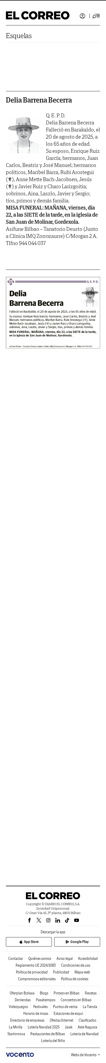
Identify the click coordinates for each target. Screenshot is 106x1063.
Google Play (79, 941)
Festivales (40, 1006)
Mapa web (82, 972)
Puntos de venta (65, 1006)
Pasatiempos (45, 1000)
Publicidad (61, 972)
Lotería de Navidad (84, 1034)
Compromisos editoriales (37, 979)
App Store (31, 941)
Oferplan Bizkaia (22, 993)
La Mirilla (15, 1027)
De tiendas (23, 1000)
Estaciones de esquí (68, 1013)
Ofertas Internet (61, 1020)
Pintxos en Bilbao (67, 993)
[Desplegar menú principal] (96, 16)
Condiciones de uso (75, 965)
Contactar (15, 958)
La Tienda (90, 1006)
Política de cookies (74, 979)
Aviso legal (65, 958)
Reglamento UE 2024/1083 (36, 965)
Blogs (44, 993)
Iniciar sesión (82, 16)
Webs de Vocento (84, 1055)
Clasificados (87, 1020)
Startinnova (16, 1034)
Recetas (91, 993)
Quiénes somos (39, 958)
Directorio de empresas (27, 1020)
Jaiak (68, 1027)
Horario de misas (35, 1013)
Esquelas (19, 35)
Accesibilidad (88, 958)
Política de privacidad (32, 972)
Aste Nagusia (87, 1027)
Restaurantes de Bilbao (47, 1034)
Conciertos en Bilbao (76, 1000)
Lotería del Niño (53, 1040)
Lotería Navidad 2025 (43, 1027)
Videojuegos (18, 1006)
